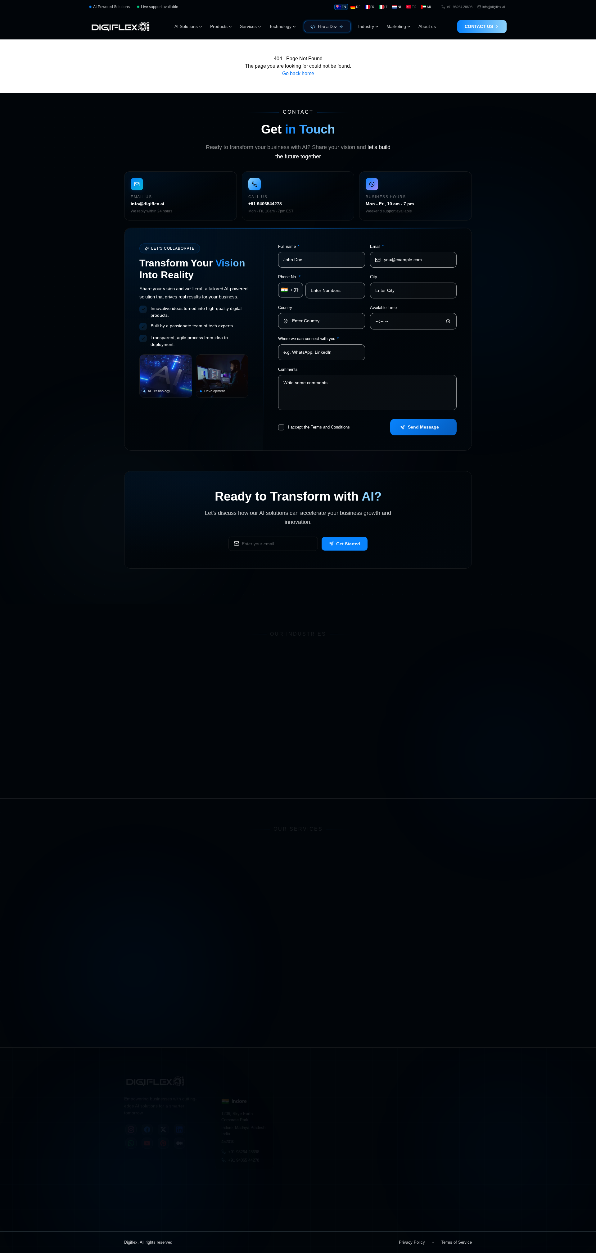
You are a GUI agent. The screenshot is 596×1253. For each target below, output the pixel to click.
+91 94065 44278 (243, 1154)
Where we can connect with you (308, 339)
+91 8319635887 (457, 1207)
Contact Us (197, 1207)
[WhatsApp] (131, 1134)
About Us (133, 1207)
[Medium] (179, 1134)
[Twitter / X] (163, 1121)
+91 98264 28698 (243, 1146)
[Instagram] (131, 1121)
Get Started (348, 543)
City (373, 277)
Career (227, 1207)
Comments (288, 369)
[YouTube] (147, 1134)
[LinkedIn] (179, 1121)
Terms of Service (456, 1242)
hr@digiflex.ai (454, 1198)
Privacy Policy (412, 1242)
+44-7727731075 (441, 1148)
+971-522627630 (309, 1148)
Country (285, 307)
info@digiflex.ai (416, 1198)
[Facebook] (147, 1121)
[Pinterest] (163, 1134)
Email (377, 246)
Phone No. (289, 277)
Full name (288, 246)
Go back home (298, 73)
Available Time (383, 307)
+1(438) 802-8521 (376, 1148)
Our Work (164, 1207)
